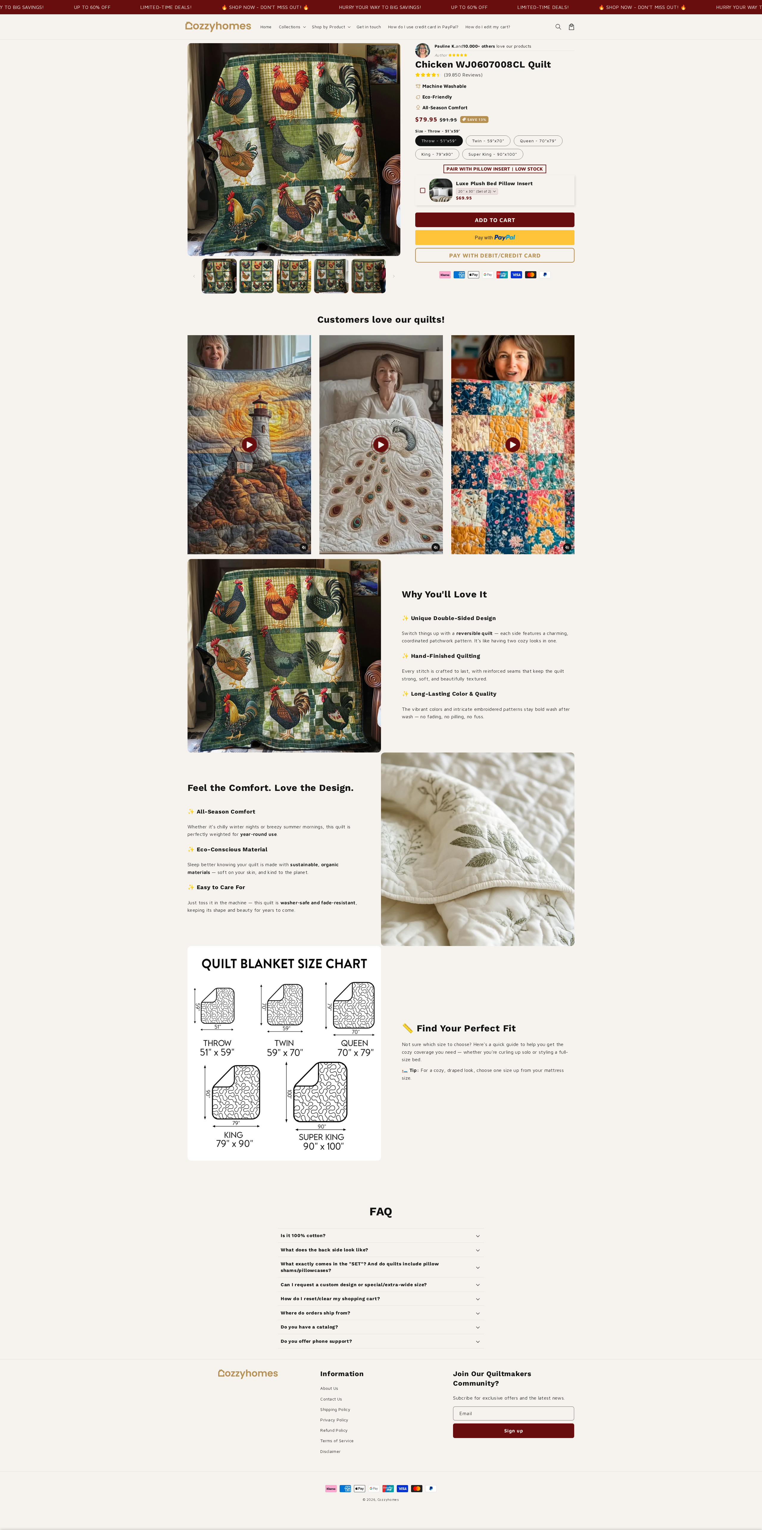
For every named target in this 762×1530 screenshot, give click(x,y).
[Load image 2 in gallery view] (256, 276)
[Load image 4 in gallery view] (331, 276)
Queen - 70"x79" (538, 140)
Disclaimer (330, 1451)
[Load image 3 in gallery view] (294, 276)
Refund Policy (334, 1430)
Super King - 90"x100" (493, 154)
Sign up (513, 1430)
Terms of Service (337, 1440)
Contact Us (331, 1398)
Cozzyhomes (388, 1499)
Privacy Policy (334, 1419)
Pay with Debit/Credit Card (495, 255)
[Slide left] (194, 276)
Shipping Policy (335, 1409)
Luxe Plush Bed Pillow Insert (494, 183)
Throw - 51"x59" (439, 140)
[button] (292, 27)
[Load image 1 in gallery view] (219, 276)
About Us (329, 1388)
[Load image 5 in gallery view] (369, 276)
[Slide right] (393, 276)
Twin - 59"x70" (488, 140)
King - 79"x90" (437, 154)
